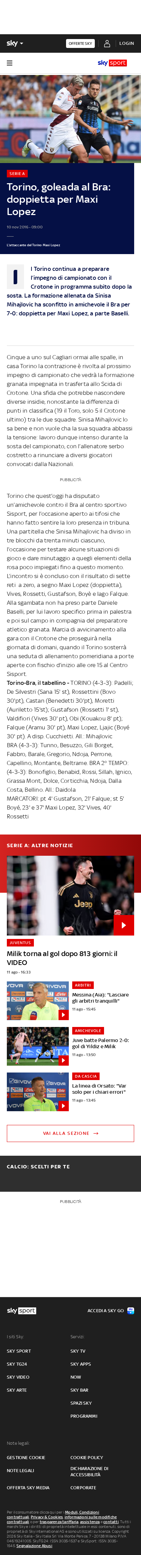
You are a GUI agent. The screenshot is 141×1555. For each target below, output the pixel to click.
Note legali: (18, 1443)
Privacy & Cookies (47, 1517)
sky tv (77, 1351)
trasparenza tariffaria (59, 1521)
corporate (83, 1487)
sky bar (79, 1390)
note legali (20, 1470)
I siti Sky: (15, 1336)
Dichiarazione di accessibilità (89, 1471)
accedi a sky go (106, 1310)
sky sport (19, 1351)
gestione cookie (26, 1457)
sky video (18, 1377)
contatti (111, 1521)
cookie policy (86, 1457)
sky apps (80, 1364)
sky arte (17, 1390)
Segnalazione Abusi (34, 1545)
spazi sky (81, 1403)
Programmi (83, 1416)
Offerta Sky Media (28, 1487)
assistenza (90, 1521)
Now (75, 1377)
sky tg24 (17, 1364)
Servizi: (77, 1336)
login (126, 43)
